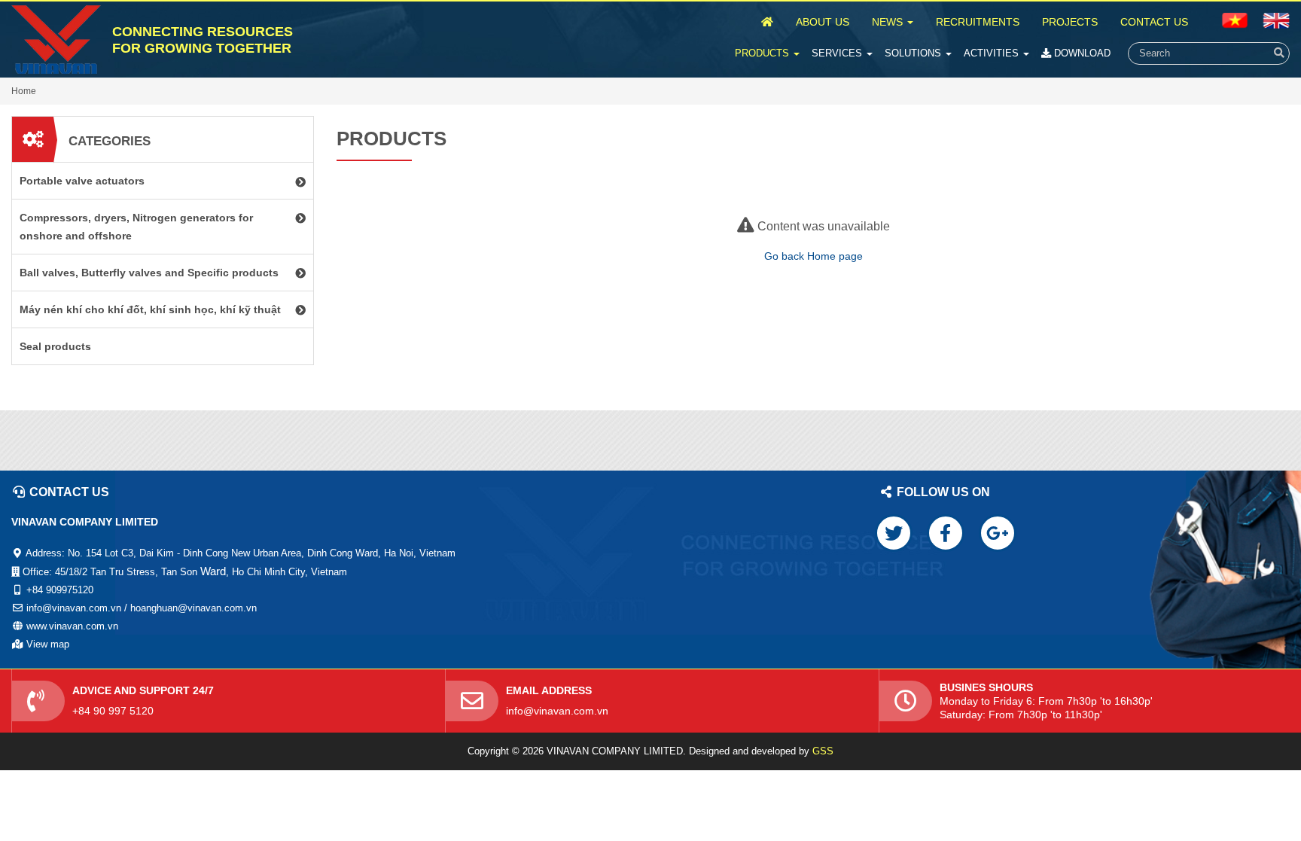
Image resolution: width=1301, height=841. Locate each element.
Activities (993, 53)
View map (47, 644)
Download (1081, 53)
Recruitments (977, 22)
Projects (1070, 22)
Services (838, 53)
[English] (1234, 20)
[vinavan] (56, 39)
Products (763, 53)
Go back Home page (813, 256)
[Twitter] (894, 533)
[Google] (997, 533)
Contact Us (1154, 22)
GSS (822, 751)
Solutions (914, 53)
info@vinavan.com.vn (557, 711)
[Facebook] (945, 533)
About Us (822, 22)
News (889, 22)
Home (23, 91)
